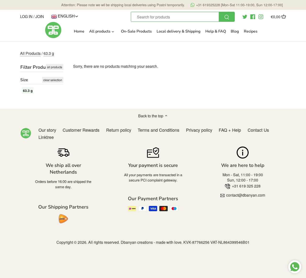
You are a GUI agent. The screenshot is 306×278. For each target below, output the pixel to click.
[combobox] (182, 17)
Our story (47, 130)
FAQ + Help (230, 130)
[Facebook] (252, 16)
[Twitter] (244, 16)
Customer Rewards (81, 130)
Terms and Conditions (158, 130)
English (66, 16)
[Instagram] (260, 16)
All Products (30, 53)
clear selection (52, 80)
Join (39, 16)
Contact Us (258, 130)
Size (24, 80)
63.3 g (49, 53)
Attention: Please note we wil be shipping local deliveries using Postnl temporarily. (172, 4)
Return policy (118, 130)
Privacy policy (199, 130)
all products (54, 67)
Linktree (46, 137)
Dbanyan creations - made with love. (151, 242)
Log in (26, 16)
